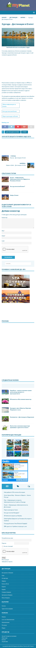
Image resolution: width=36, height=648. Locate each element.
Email (3, 236)
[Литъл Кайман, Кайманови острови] (10, 453)
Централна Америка (7, 595)
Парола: (4, 543)
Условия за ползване (10, 636)
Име (3, 230)
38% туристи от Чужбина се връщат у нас (15, 526)
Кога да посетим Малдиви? (11, 512)
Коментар (4, 217)
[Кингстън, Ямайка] (17, 448)
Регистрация (5, 559)
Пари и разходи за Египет (10, 116)
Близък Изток (5, 584)
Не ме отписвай (8, 546)
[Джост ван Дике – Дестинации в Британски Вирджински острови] (25, 442)
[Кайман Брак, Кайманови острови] (17, 453)
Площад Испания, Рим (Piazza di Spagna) (15, 523)
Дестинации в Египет (12, 132)
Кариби (4, 589)
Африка (4, 581)
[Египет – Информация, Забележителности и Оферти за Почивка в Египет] (5, 179)
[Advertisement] (18, 68)
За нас (3, 636)
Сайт (3, 241)
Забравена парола (7, 561)
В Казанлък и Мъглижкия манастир (20, 399)
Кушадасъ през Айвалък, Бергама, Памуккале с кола (20, 408)
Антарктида (5, 578)
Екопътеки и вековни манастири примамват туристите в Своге (20, 426)
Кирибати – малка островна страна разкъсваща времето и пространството (21, 392)
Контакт (4, 639)
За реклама (5, 641)
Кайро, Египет (14, 195)
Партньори (4, 638)
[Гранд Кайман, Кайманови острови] (25, 453)
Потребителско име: (7, 538)
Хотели (4, 606)
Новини (4, 617)
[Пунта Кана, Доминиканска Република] (25, 448)
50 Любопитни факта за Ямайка (13, 515)
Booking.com (5, 122)
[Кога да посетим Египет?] (5, 188)
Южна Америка (6, 597)
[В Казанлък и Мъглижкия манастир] (5, 401)
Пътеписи (4, 625)
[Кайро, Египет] (5, 197)
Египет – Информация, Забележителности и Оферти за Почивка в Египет (20, 179)
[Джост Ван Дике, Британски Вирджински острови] (10, 442)
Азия (3, 575)
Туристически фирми (7, 608)
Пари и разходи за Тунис (11, 510)
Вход (3, 557)
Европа (4, 586)
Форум (3, 628)
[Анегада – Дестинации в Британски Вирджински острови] (17, 442)
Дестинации (13, 17)
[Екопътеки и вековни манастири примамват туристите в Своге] (5, 427)
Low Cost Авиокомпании (8, 619)
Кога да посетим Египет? (17, 186)
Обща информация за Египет (9, 105)
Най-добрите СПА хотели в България (14, 492)
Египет (24, 132)
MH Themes (31, 646)
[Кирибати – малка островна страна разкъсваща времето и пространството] (5, 392)
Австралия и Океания (7, 572)
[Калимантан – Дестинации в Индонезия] (5, 419)
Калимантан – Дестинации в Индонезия (22, 417)
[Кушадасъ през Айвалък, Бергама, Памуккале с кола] (5, 410)
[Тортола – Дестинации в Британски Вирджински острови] (10, 448)
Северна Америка (6, 592)
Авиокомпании (5, 622)
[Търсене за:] (18, 263)
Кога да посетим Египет (10, 111)
